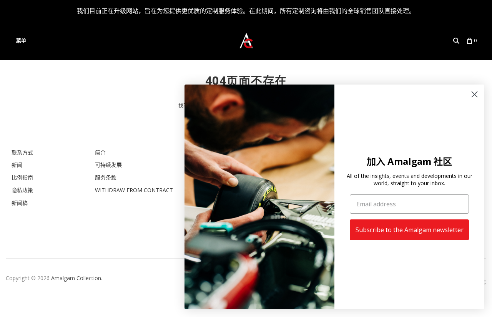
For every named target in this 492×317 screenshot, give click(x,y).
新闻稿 (20, 202)
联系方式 (22, 152)
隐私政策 (22, 190)
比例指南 (22, 177)
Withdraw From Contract (134, 190)
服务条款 (105, 177)
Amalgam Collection (76, 278)
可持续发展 (108, 164)
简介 (100, 152)
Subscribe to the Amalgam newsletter (410, 230)
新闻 (17, 164)
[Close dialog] (474, 94)
